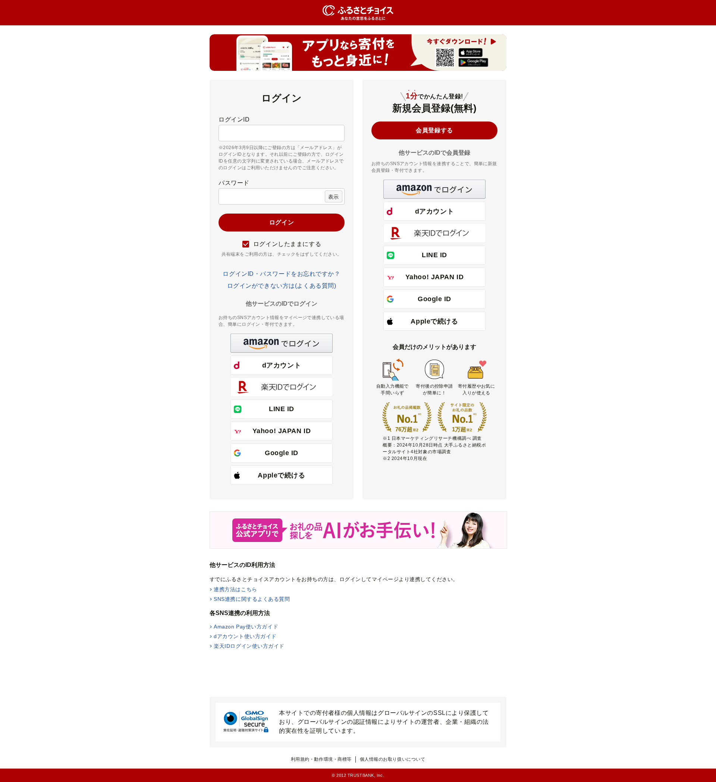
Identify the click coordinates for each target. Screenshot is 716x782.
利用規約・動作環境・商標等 (321, 759)
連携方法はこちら (235, 589)
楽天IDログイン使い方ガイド (249, 646)
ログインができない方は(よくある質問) (281, 286)
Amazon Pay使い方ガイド (246, 627)
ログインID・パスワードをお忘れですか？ (281, 274)
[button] (281, 343)
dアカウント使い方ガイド (245, 636)
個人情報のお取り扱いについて (392, 759)
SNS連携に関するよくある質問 (252, 599)
